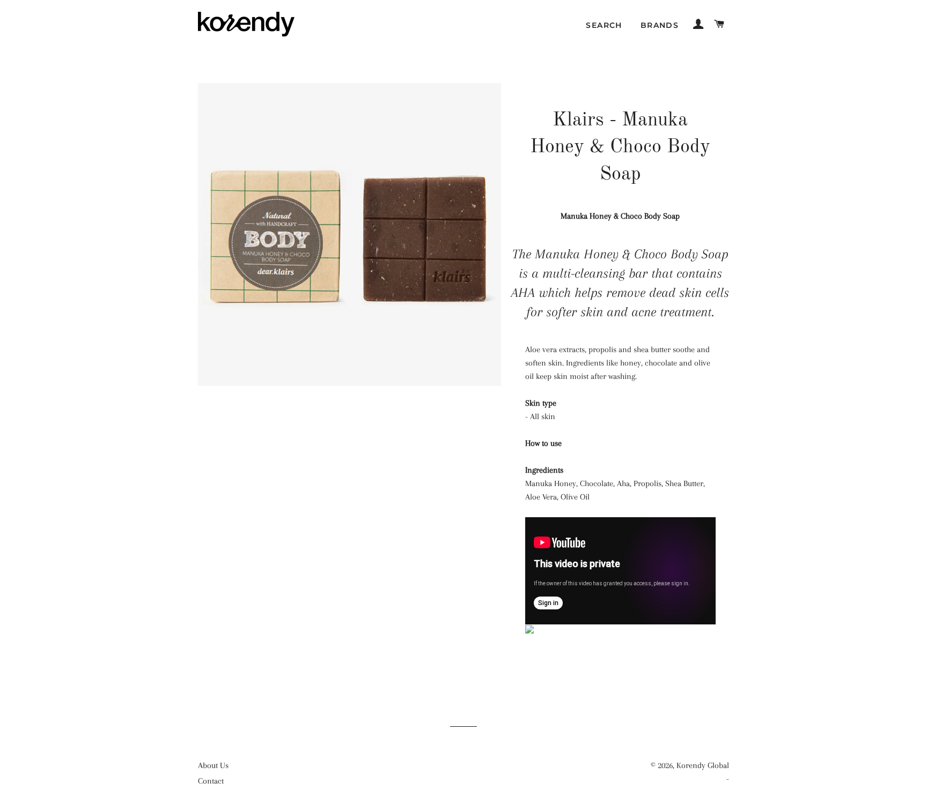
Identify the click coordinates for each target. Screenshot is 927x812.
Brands (660, 25)
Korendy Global (702, 765)
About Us (213, 765)
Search (604, 25)
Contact (211, 781)
